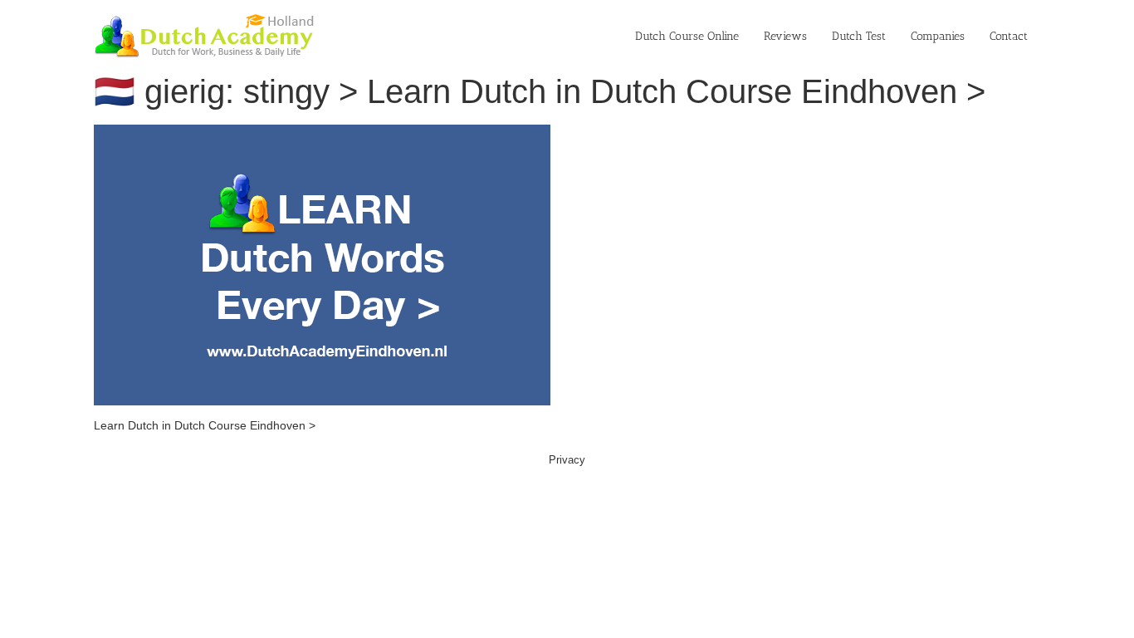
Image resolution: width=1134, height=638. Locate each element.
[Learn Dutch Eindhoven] (322, 133)
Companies (938, 36)
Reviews (785, 36)
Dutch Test (859, 36)
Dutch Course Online (687, 36)
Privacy (567, 460)
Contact (1009, 36)
